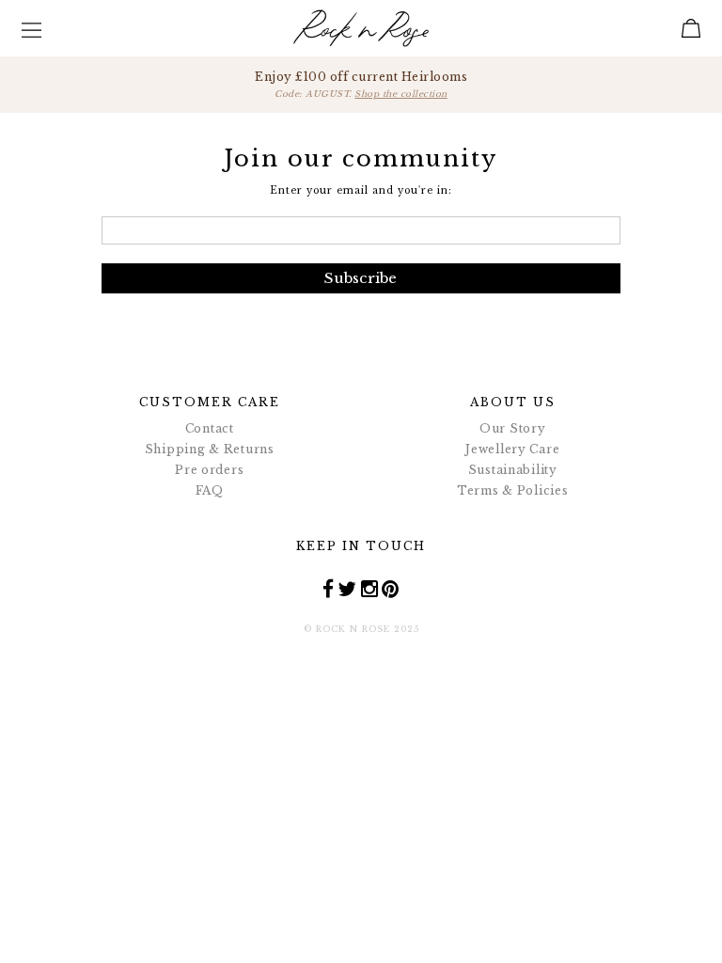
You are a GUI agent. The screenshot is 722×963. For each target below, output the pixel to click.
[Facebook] (328, 587)
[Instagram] (370, 587)
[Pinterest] (391, 587)
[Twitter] (347, 587)
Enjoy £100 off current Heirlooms (361, 84)
